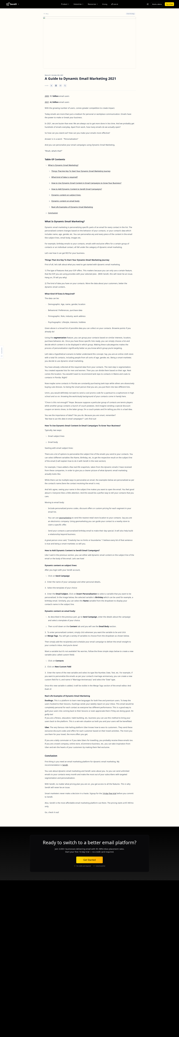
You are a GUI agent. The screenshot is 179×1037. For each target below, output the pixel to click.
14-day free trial (109, 793)
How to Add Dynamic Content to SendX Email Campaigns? (76, 189)
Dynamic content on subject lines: (66, 195)
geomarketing (65, 517)
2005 (47, 96)
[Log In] (147, 4)
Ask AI (115, 4)
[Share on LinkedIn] (56, 85)
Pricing (104, 4)
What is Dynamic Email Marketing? (63, 165)
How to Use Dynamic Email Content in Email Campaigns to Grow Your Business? (86, 183)
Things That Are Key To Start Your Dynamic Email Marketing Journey (80, 171)
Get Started (89, 859)
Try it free (169, 4)
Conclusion (53, 213)
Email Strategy (130, 13)
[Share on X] (51, 85)
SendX (65, 765)
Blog (47, 14)
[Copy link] (65, 85)
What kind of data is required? (64, 177)
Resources (92, 4)
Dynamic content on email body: (65, 201)
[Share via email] (60, 85)
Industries (78, 4)
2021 (47, 102)
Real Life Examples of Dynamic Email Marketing (72, 207)
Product (64, 4)
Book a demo (157, 4)
